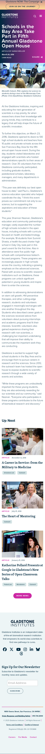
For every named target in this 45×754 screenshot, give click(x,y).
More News (22, 596)
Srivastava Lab (9, 473)
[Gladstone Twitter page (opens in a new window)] (13, 650)
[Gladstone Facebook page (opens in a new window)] (6, 650)
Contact (33, 737)
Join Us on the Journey (22, 7)
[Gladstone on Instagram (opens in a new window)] (26, 650)
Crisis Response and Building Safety (16, 716)
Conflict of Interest (32, 725)
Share (36, 57)
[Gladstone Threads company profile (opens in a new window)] (22, 654)
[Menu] (40, 16)
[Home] (10, 15)
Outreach (22, 473)
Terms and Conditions (14, 725)
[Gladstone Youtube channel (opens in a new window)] (19, 650)
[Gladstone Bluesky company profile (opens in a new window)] (39, 650)
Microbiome (21, 584)
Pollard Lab (8, 584)
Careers (12, 737)
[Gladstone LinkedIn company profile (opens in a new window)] (33, 650)
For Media (22, 737)
